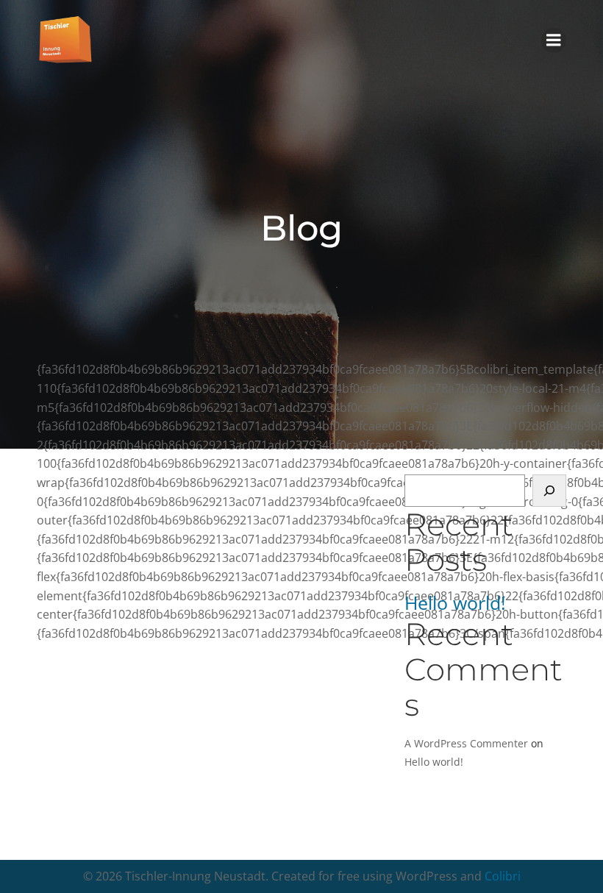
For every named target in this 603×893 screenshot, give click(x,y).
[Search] (549, 490)
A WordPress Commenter (466, 743)
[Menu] (553, 40)
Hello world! (455, 603)
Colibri (503, 876)
